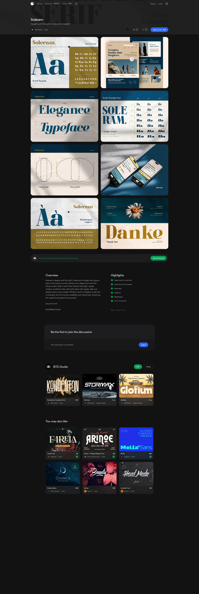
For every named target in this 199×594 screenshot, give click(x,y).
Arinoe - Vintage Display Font (94, 454)
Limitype (126, 456)
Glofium (123, 400)
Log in (160, 4)
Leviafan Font (125, 488)
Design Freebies (101, 403)
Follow (148, 367)
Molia (123, 454)
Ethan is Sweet (55, 491)
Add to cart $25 (159, 30)
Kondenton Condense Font (56, 400)
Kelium (86, 488)
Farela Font (51, 454)
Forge (67, 4)
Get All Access (158, 258)
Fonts (46, 30)
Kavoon (89, 491)
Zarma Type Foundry (93, 456)
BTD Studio (38, 30)
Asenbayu (53, 456)
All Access (52, 4)
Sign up (153, 4)
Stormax (87, 400)
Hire (138, 367)
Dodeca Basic (52, 488)
